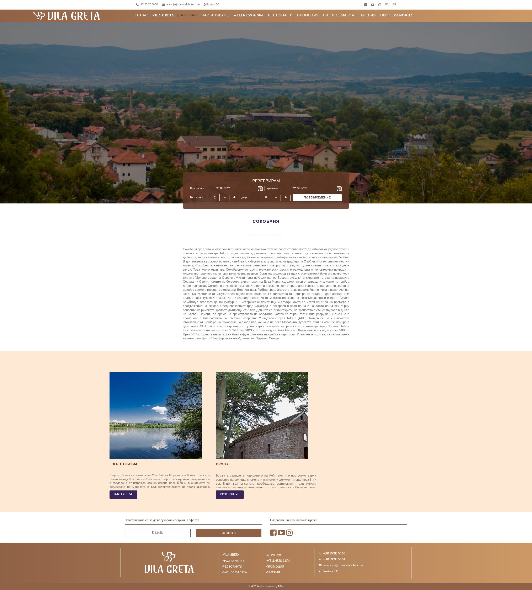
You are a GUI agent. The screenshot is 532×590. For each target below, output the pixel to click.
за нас (141, 15)
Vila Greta (163, 15)
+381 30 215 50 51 (334, 559)
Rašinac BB (212, 4)
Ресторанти (280, 15)
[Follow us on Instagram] (379, 4)
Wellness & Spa (248, 15)
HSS (280, 586)
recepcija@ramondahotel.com (182, 4)
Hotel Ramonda (396, 15)
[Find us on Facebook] (365, 4)
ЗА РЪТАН (188, 15)
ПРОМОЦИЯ (308, 15)
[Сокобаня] (66, 16)
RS (386, 4)
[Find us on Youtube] (372, 4)
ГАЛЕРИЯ (367, 15)
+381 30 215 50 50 (148, 4)
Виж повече (123, 494)
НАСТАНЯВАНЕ (215, 15)
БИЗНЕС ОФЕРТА (338, 15)
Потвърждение (317, 197)
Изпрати (229, 533)
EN (394, 4)
